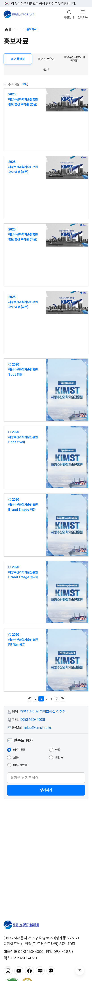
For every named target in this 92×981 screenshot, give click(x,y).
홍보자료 (31, 29)
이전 (35, 698)
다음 (56, 698)
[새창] (8, 970)
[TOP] (79, 970)
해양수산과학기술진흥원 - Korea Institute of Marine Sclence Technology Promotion (19, 14)
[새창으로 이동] (67, 99)
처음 (29, 698)
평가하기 (46, 790)
